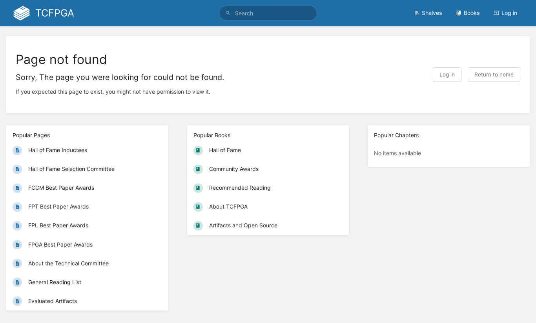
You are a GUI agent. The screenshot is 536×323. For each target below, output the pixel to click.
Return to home (494, 74)
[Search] (228, 13)
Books (471, 12)
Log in (509, 12)
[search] (268, 13)
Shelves (432, 12)
